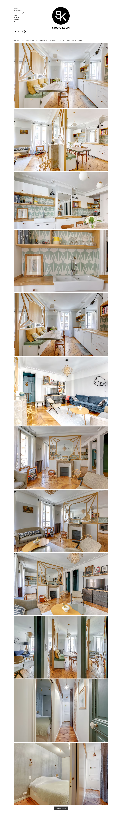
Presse (16, 22)
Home (16, 8)
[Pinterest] (18, 31)
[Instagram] (22, 31)
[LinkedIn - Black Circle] (25, 31)
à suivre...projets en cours (21, 13)
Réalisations (18, 10)
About (16, 15)
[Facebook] (15, 31)
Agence (16, 17)
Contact (16, 19)
